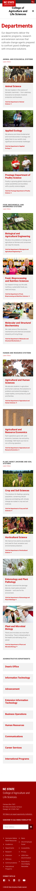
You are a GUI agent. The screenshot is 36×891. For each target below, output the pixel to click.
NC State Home (9, 3)
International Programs (17, 758)
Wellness (8, 859)
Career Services (13, 747)
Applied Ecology (13, 130)
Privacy (23, 852)
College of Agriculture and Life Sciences (18, 11)
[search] (33, 1)
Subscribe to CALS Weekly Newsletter (25, 864)
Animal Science (13, 86)
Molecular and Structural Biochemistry (18, 324)
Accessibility (25, 848)
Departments (9, 848)
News (23, 838)
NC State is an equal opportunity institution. (17, 814)
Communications (14, 736)
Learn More (7, 62)
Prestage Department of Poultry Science (17, 176)
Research (8, 852)
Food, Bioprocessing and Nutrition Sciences (17, 279)
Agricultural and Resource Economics (16, 431)
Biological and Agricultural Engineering (17, 235)
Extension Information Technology (16, 701)
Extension (8, 855)
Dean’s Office (12, 666)
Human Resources (14, 725)
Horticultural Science (16, 537)
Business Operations (15, 714)
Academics (9, 844)
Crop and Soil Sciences (17, 490)
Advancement (12, 689)
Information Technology (17, 677)
